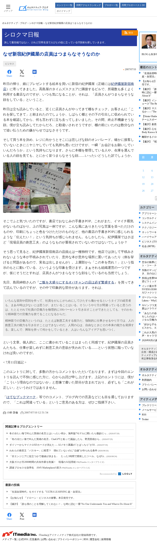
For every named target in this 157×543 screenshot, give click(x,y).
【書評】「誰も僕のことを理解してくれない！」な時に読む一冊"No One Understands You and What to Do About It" (70, 504)
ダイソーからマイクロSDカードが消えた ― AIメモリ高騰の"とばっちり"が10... (58, 444)
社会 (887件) (148, 246)
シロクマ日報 (36, 23)
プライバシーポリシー (69, 539)
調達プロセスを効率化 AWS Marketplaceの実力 (49, 467)
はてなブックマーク (21, 397)
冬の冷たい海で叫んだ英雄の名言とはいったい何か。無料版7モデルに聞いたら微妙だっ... (64, 433)
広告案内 (34, 539)
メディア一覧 (9, 539)
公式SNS (23, 539)
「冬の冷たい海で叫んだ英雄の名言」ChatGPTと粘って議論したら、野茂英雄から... (61, 439)
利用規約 (147, 380)
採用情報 (106, 539)
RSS (131, 32)
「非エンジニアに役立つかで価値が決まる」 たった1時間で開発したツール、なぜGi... (63, 456)
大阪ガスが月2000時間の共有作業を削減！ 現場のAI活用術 (56, 462)
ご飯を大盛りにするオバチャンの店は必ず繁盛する (76, 282)
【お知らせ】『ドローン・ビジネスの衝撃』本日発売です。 (42, 497)
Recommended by (109, 474)
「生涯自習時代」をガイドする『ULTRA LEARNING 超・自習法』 (46, 491)
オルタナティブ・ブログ (14, 23)
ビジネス (9, 63)
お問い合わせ (149, 389)
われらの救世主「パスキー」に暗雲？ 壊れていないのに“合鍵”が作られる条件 (59, 450)
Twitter (145, 419)
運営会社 (95, 539)
